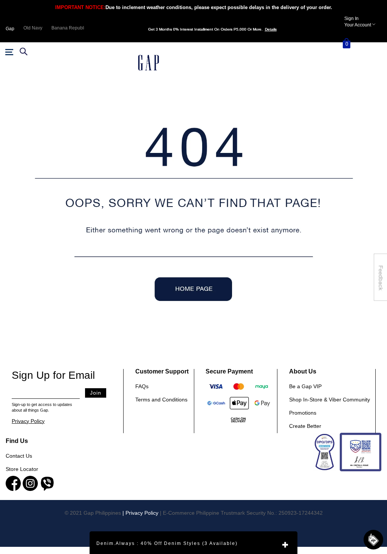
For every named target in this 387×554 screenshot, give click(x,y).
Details (271, 29)
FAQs (142, 386)
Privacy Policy (28, 421)
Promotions (302, 413)
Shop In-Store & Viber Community (329, 400)
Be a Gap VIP (305, 386)
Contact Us (19, 456)
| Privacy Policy (140, 513)
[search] (23, 51)
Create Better (305, 426)
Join (95, 393)
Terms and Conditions (161, 400)
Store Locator (22, 469)
